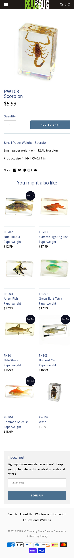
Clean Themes (45, 531)
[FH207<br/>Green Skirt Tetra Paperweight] (54, 268)
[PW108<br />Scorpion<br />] (37, 20)
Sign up (37, 495)
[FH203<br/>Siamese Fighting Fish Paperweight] (54, 206)
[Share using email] (36, 170)
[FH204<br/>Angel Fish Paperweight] (19, 268)
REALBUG (21, 531)
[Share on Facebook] (14, 170)
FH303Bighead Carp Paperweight (48, 360)
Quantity (10, 116)
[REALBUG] (37, 4)
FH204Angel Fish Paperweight (12, 298)
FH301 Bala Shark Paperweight (12, 360)
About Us (26, 514)
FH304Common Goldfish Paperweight (16, 422)
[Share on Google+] (30, 170)
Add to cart (50, 124)
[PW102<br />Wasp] (54, 392)
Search (12, 514)
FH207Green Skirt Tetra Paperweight (50, 298)
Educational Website (37, 520)
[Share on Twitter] (19, 170)
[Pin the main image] (24, 170)
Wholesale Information (50, 514)
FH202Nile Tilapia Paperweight (12, 237)
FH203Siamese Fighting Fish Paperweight (53, 237)
